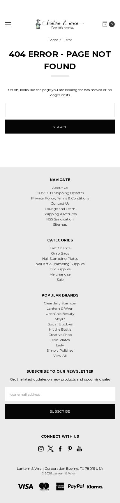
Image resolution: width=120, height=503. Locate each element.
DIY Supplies (60, 269)
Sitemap (60, 224)
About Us (60, 187)
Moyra (60, 319)
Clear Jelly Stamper (60, 303)
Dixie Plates (60, 340)
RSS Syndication (60, 219)
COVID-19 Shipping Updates (60, 193)
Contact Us (60, 203)
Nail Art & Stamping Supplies (60, 264)
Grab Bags (60, 253)
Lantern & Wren (60, 308)
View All (60, 355)
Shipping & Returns (60, 214)
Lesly (60, 345)
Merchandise (60, 274)
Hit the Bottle (60, 329)
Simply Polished (60, 350)
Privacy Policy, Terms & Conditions (60, 198)
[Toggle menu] (8, 24)
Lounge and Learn (60, 208)
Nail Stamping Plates (60, 258)
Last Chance (60, 248)
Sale (60, 279)
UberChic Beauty (60, 313)
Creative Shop (60, 334)
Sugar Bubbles (60, 324)
